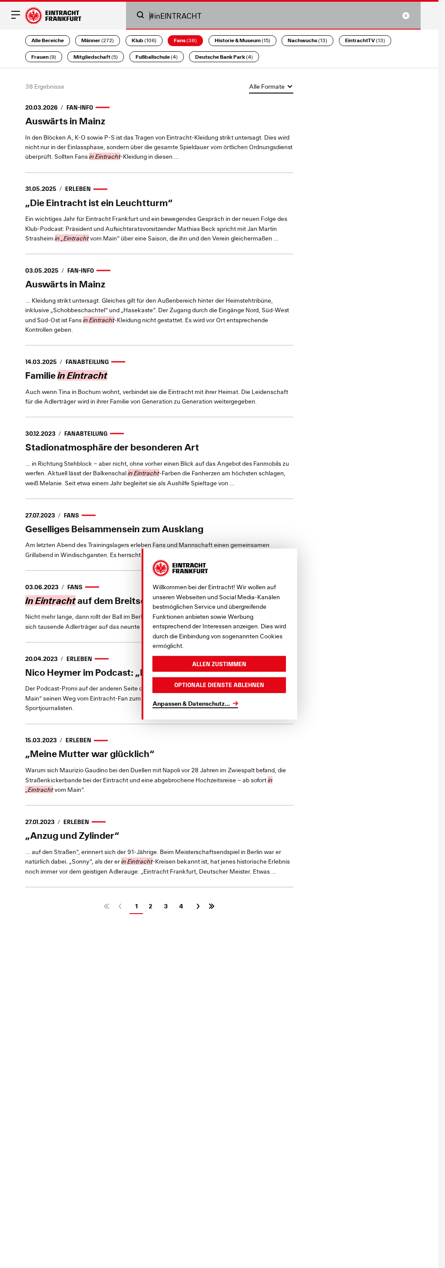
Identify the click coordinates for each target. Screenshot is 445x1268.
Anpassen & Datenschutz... (191, 703)
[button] (140, 14)
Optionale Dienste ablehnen (219, 684)
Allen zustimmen (219, 663)
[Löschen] (405, 16)
